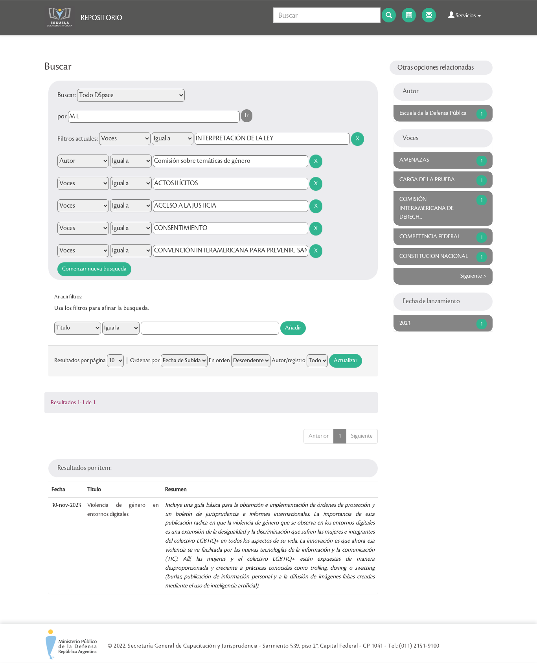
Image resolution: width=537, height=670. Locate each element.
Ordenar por (145, 360)
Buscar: (66, 95)
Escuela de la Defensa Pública (433, 113)
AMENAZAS (414, 160)
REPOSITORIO (101, 18)
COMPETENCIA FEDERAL (429, 237)
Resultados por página (80, 360)
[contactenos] (429, 15)
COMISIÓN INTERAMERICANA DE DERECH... (426, 208)
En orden (219, 360)
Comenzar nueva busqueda (94, 269)
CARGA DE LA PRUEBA (427, 180)
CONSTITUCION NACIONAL (433, 256)
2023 (404, 323)
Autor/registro (288, 360)
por (62, 116)
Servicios (465, 16)
